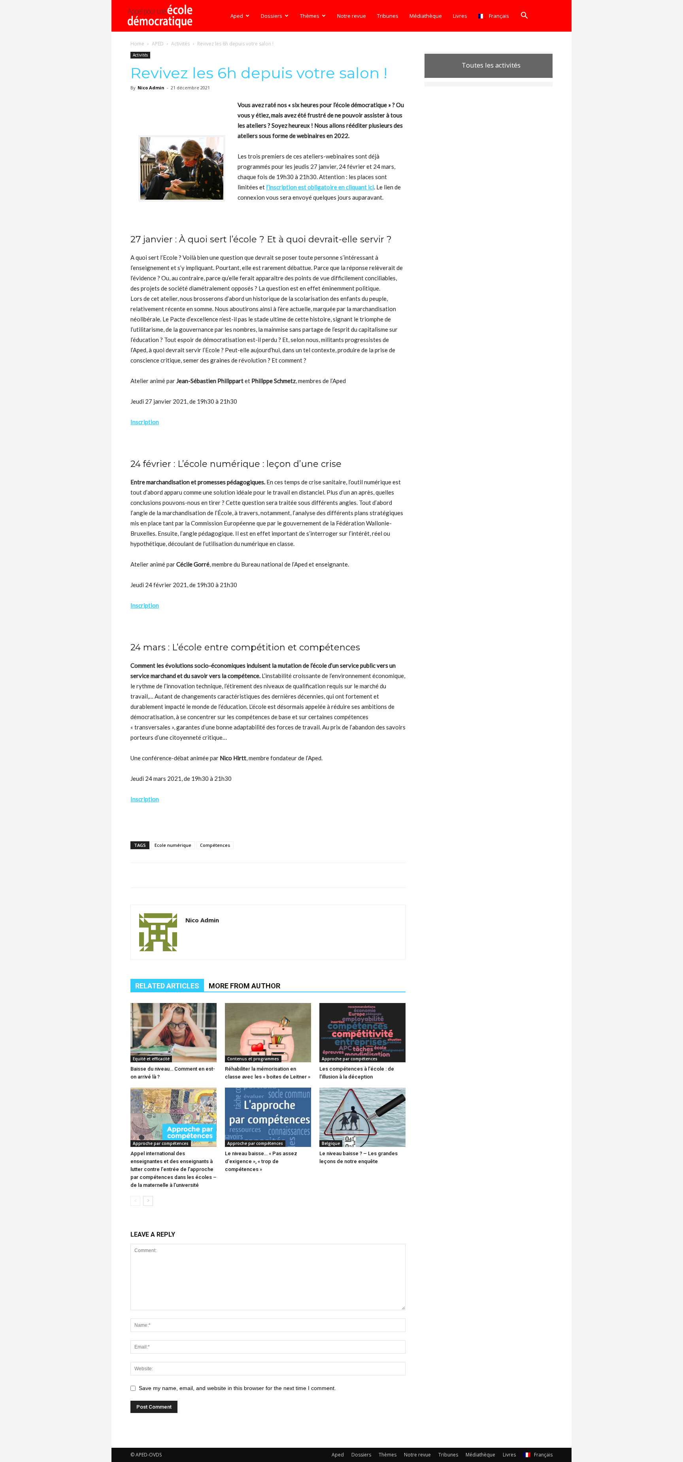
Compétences (215, 845)
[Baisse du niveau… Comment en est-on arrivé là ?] (173, 1032)
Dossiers (271, 15)
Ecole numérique (173, 845)
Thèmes (309, 15)
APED (158, 43)
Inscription (144, 421)
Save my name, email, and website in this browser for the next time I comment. (237, 1388)
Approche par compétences (349, 1059)
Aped (236, 15)
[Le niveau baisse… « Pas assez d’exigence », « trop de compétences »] (268, 1117)
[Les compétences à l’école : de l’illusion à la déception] (362, 1032)
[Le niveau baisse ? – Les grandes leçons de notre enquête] (362, 1117)
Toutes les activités (491, 65)
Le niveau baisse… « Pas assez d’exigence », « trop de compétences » (261, 1161)
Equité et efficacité (151, 1059)
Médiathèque (425, 15)
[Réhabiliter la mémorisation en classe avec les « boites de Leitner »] (268, 1032)
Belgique (331, 1143)
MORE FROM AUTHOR (244, 986)
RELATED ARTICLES (167, 986)
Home (137, 43)
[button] (524, 16)
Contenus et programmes (253, 1059)
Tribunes (387, 15)
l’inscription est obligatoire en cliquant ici (320, 187)
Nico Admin (151, 88)
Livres (460, 15)
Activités (180, 43)
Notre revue (351, 15)
